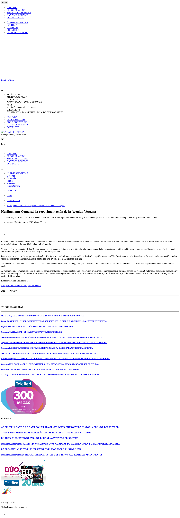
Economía (11, 178)
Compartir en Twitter (32, 285)
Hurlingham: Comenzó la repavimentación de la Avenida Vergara (36, 205)
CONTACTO (13, 127)
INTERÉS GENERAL (17, 32)
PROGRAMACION (16, 10)
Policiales (11, 183)
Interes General (13, 200)
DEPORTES (12, 27)
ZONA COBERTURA (17, 122)
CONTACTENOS (15, 17)
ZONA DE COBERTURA (19, 12)
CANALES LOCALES (17, 15)
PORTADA (12, 7)
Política (10, 181)
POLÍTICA (12, 25)
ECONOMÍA (13, 30)
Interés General (13, 186)
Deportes (11, 176)
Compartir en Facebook (12, 285)
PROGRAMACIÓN (16, 119)
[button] (5, 80)
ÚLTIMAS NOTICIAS (17, 22)
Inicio (9, 195)
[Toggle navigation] (2, 169)
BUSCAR (11, 190)
